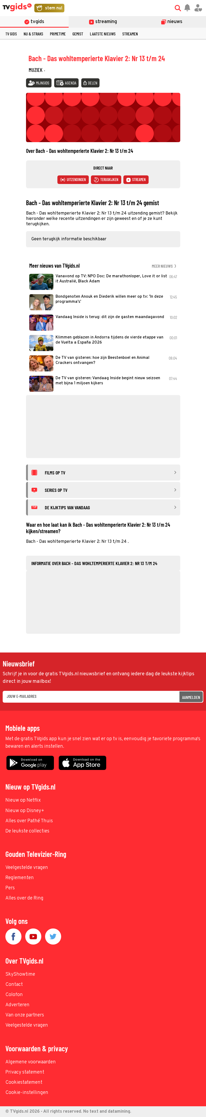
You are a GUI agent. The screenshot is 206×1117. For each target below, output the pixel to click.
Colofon (14, 995)
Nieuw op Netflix (23, 800)
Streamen (130, 33)
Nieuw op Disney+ (24, 811)
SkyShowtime (20, 974)
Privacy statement (24, 1072)
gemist (77, 33)
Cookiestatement (23, 1082)
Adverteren (17, 1005)
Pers (10, 888)
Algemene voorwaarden (30, 1062)
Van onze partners (24, 1015)
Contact (14, 985)
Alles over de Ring (24, 898)
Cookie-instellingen (26, 1093)
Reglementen (19, 878)
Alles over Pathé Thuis (29, 821)
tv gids (11, 33)
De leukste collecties (27, 831)
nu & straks (33, 33)
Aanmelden (191, 697)
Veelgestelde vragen (26, 868)
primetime (58, 33)
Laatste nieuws (103, 33)
